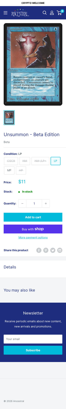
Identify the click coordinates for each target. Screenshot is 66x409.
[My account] (52, 13)
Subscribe (33, 350)
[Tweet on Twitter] (52, 250)
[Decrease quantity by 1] (22, 203)
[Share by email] (59, 250)
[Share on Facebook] (38, 250)
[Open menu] (5, 12)
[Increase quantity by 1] (46, 203)
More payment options (33, 237)
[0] (59, 13)
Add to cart (33, 217)
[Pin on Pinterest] (45, 250)
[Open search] (45, 13)
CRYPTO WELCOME (33, 2)
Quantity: (10, 203)
